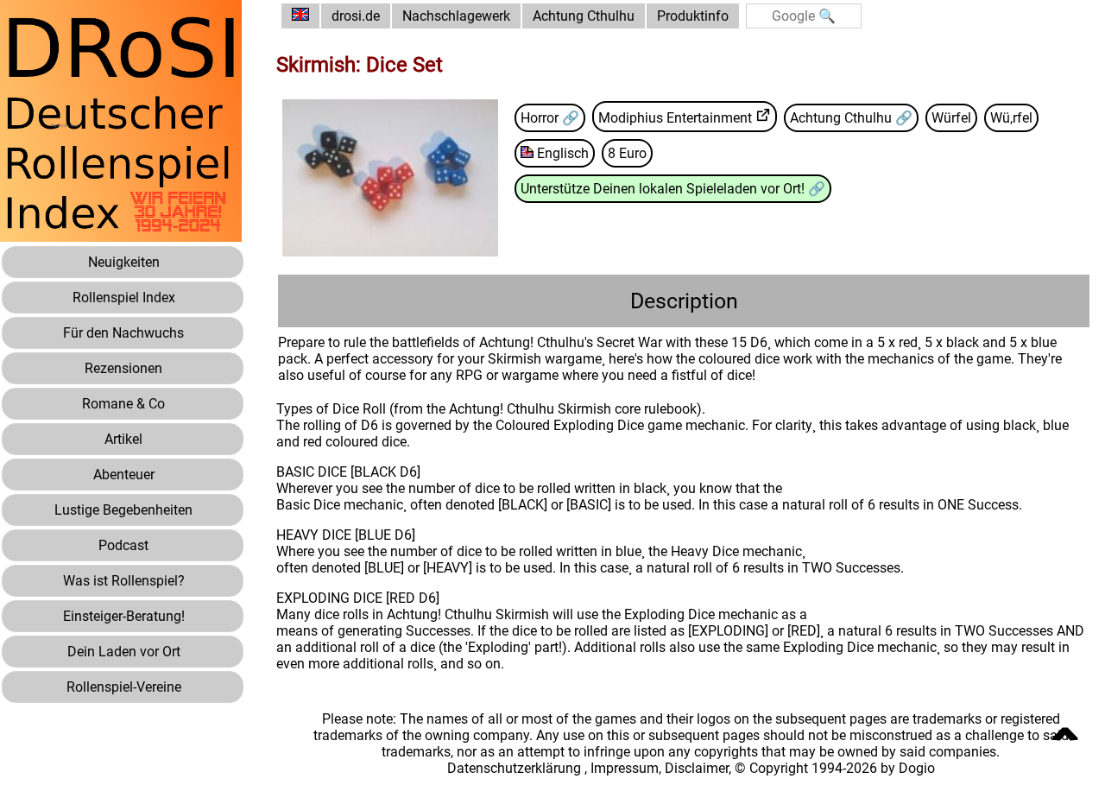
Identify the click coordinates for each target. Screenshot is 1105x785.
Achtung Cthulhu (584, 16)
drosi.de (356, 16)
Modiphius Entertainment (675, 118)
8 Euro (627, 153)
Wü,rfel (1011, 118)
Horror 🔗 (550, 118)
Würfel (951, 118)
